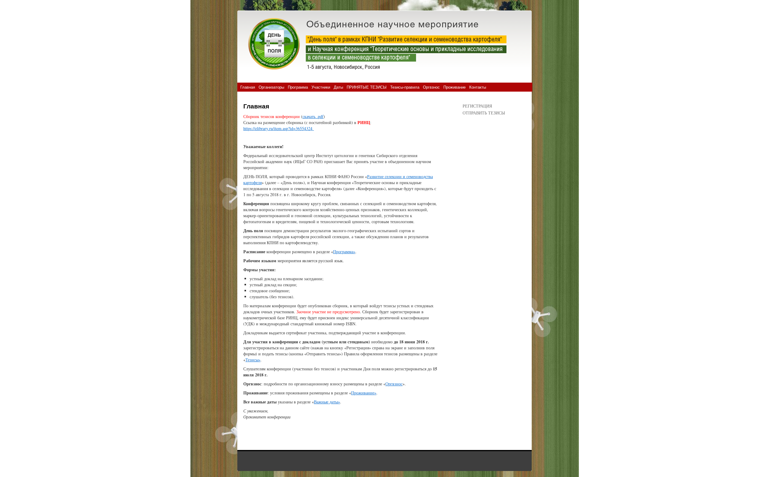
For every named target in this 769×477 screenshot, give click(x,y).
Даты (338, 87)
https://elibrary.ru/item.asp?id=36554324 (278, 128)
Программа (298, 87)
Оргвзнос (431, 87)
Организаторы (271, 87)
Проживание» (363, 393)
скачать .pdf (313, 116)
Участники (321, 87)
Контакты (477, 87)
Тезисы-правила (404, 87)
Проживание (454, 87)
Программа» (344, 251)
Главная (247, 87)
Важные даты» (327, 402)
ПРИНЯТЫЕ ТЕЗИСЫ (367, 87)
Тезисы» (252, 360)
